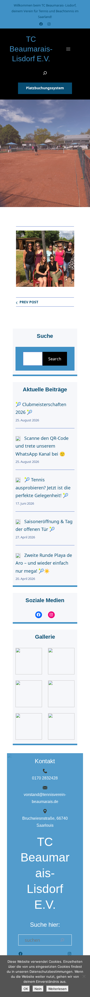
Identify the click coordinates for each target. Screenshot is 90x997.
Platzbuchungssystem (45, 88)
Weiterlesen (57, 989)
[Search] (62, 940)
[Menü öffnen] (68, 49)
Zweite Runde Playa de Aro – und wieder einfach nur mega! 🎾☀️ (44, 563)
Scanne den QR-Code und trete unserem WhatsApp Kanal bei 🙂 (42, 446)
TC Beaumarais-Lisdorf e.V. (31, 49)
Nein (38, 989)
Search (54, 359)
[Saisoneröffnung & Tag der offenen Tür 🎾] (18, 522)
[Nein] (83, 976)
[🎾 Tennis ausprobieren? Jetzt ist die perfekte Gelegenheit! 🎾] (18, 480)
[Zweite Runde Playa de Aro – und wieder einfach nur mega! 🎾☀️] (18, 555)
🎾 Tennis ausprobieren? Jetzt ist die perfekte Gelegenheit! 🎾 (43, 487)
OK (26, 989)
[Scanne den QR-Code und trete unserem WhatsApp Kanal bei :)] (18, 438)
